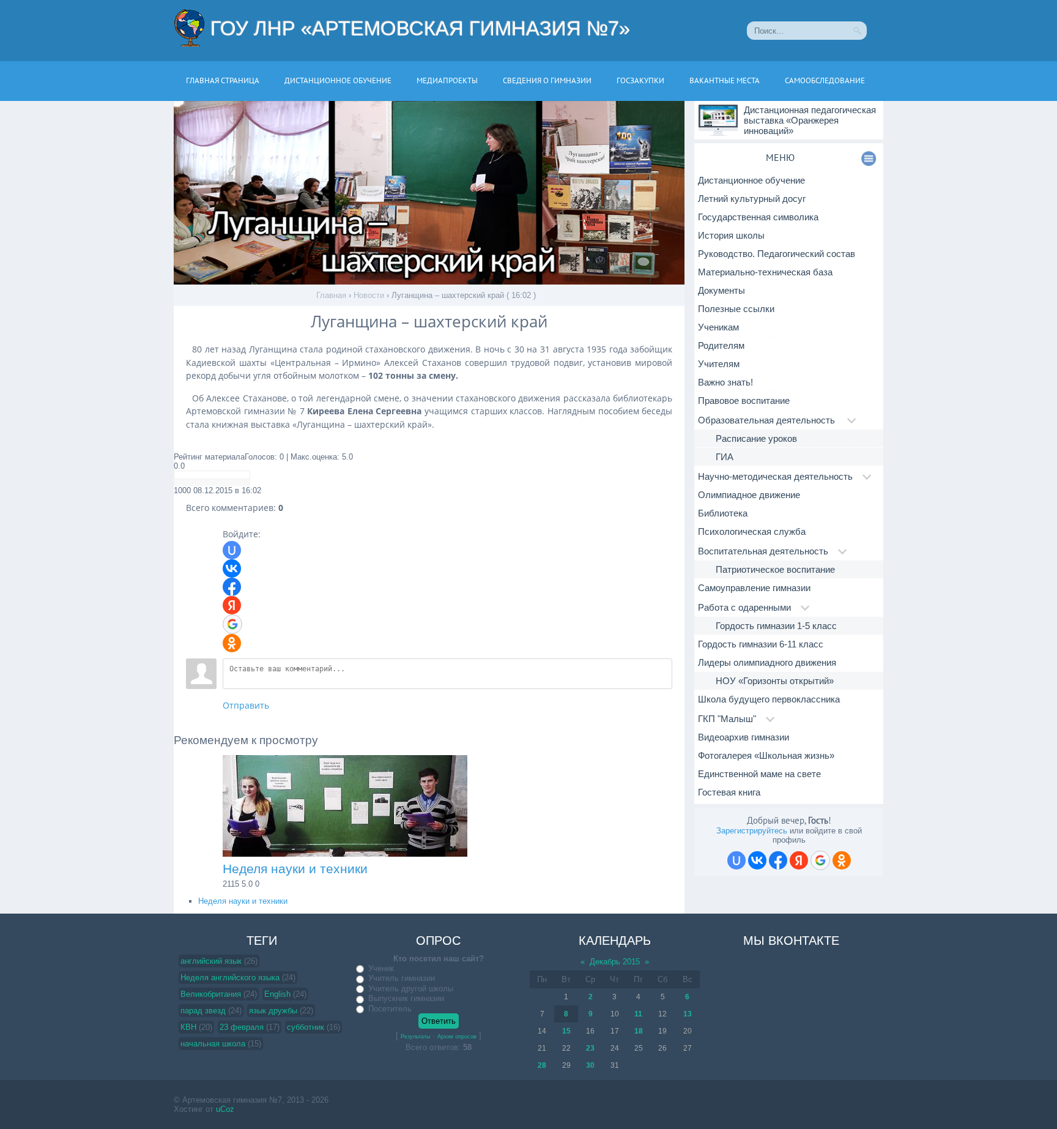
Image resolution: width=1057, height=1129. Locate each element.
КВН (188, 1027)
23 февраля (242, 1027)
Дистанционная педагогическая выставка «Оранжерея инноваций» (810, 120)
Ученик (381, 968)
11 (638, 1014)
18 (638, 1031)
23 (590, 1048)
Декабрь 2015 (615, 961)
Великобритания (210, 994)
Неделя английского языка (230, 977)
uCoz (225, 1109)
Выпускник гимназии (406, 998)
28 (542, 1065)
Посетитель (390, 1008)
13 (687, 1014)
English (277, 994)
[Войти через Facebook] (232, 587)
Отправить (246, 705)
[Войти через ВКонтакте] (232, 568)
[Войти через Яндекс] (232, 605)
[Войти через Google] (232, 624)
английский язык (211, 961)
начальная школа (212, 1043)
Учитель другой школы (410, 988)
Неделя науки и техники (242, 901)
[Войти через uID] (232, 550)
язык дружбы (273, 1010)
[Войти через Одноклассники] (232, 643)
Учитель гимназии (401, 978)
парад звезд (203, 1010)
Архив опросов (457, 1037)
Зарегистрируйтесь (751, 830)
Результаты (415, 1037)
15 (566, 1031)
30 (590, 1065)
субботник (305, 1027)
